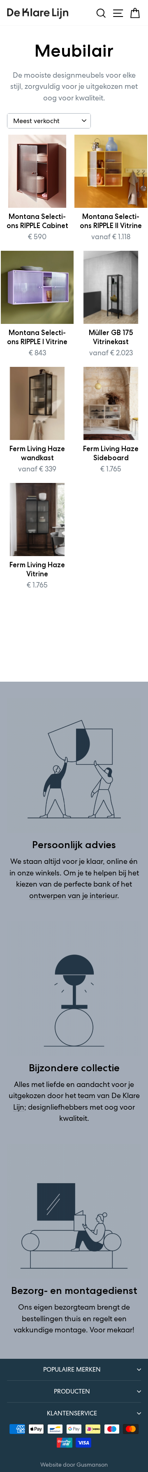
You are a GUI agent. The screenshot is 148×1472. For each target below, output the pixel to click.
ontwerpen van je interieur (73, 896)
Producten (72, 1391)
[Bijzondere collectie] (74, 988)
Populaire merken (72, 1369)
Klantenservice (72, 1413)
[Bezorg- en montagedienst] (74, 1211)
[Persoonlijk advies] (74, 765)
